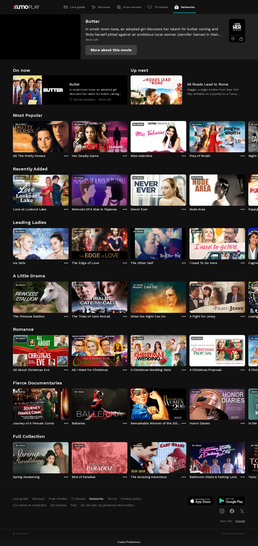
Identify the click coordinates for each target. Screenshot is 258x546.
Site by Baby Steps (233, 533)
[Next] (245, 136)
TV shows (161, 7)
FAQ (74, 505)
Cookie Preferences (129, 542)
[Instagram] (222, 511)
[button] (111, 50)
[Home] (26, 7)
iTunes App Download (200, 501)
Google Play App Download (231, 501)
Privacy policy (131, 499)
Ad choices (58, 505)
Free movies (132, 7)
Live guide (77, 7)
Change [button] (240, 521)
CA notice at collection (29, 505)
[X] (242, 511)
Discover (104, 7)
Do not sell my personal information (107, 505)
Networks (188, 7)
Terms (112, 499)
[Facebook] (232, 511)
